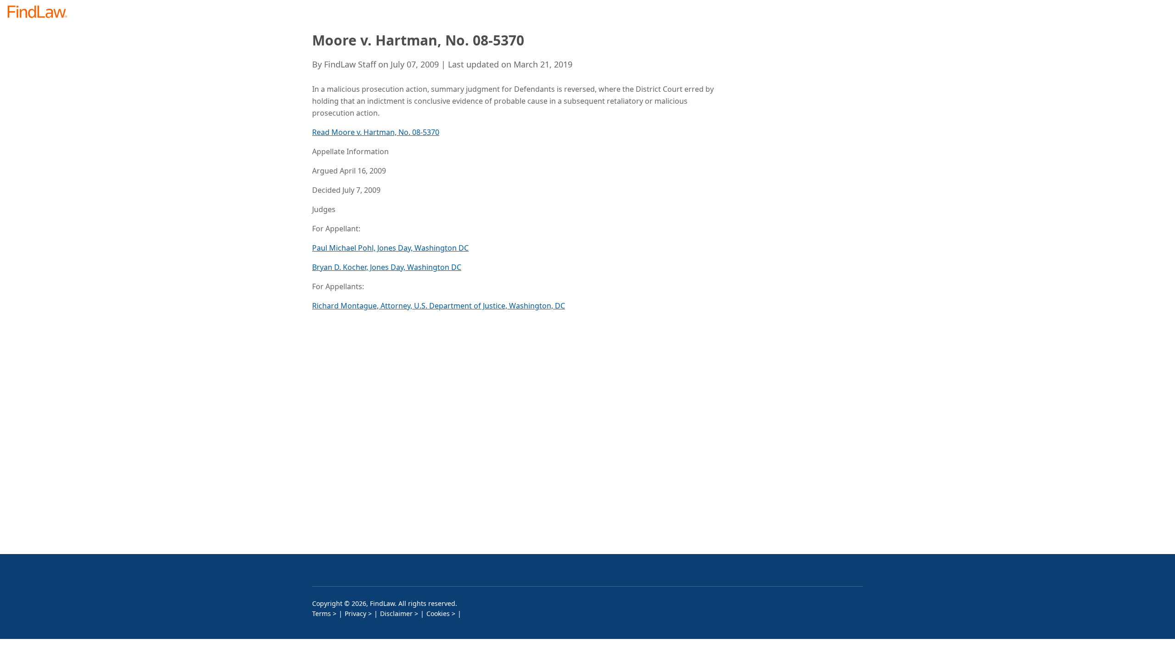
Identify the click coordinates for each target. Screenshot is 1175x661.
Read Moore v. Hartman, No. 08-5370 (375, 132)
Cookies (438, 613)
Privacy (355, 613)
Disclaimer (396, 613)
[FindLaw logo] (41, 12)
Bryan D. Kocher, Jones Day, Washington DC (386, 267)
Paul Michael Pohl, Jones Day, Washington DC (390, 248)
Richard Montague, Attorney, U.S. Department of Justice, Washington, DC (438, 306)
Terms (321, 613)
